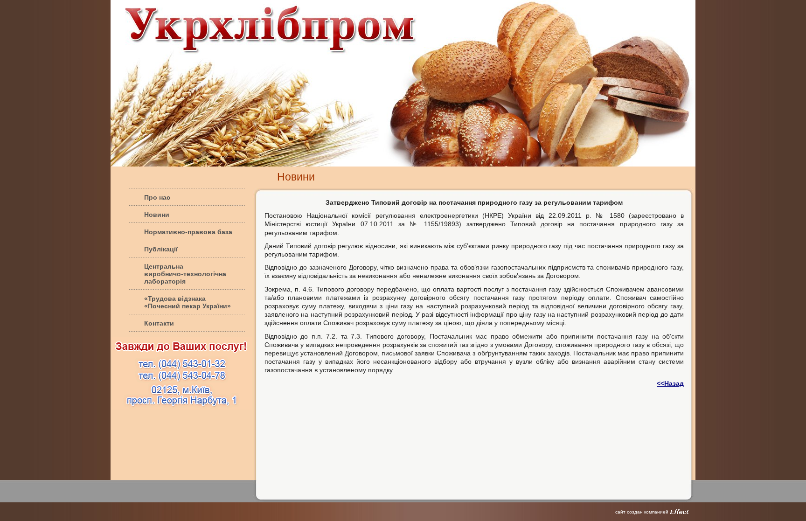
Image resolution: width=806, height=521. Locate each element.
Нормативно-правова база (188, 232)
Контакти (159, 323)
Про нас (157, 197)
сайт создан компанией (641, 511)
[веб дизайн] (679, 511)
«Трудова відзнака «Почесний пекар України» (187, 302)
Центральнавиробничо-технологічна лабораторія (185, 274)
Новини (156, 214)
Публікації (161, 249)
